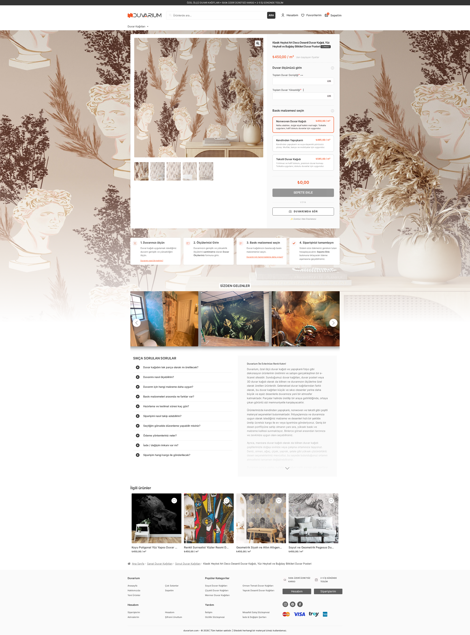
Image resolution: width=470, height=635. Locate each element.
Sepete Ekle (303, 192)
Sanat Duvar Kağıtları (159, 563)
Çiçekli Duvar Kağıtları (216, 590)
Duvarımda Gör (306, 211)
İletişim (208, 612)
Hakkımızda (134, 590)
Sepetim (169, 590)
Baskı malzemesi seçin (288, 110)
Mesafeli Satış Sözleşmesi (256, 612)
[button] (258, 43)
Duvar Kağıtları (136, 26)
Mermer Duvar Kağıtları (217, 595)
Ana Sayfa (138, 563)
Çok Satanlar (172, 585)
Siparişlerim (134, 612)
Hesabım (169, 612)
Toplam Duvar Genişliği (285, 75)
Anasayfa (132, 585)
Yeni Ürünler (134, 595)
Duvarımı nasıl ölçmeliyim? (151, 260)
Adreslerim (133, 617)
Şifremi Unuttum (173, 617)
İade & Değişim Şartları (254, 617)
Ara (271, 15)
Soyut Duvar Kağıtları (187, 563)
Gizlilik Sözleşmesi (215, 617)
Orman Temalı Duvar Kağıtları (258, 585)
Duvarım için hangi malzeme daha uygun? (265, 257)
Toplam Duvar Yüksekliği (286, 90)
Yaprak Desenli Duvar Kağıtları (258, 590)
